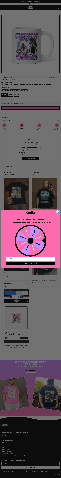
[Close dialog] (57, 211)
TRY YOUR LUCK (30, 263)
